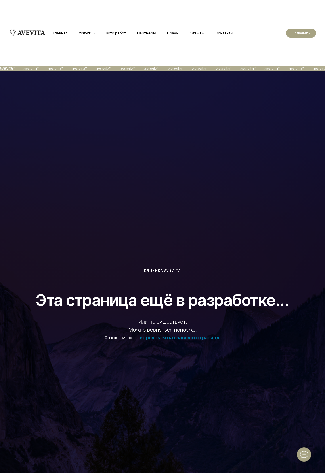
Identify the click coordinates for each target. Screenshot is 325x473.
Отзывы (197, 33)
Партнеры (146, 33)
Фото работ (115, 33)
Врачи (173, 33)
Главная (60, 33)
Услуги (85, 33)
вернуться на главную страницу (180, 337)
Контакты (224, 33)
